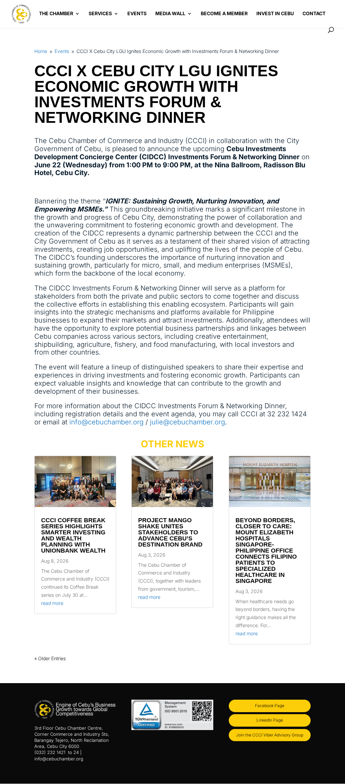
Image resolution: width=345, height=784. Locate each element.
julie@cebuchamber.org (187, 422)
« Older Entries (50, 658)
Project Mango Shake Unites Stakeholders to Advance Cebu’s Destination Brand (170, 532)
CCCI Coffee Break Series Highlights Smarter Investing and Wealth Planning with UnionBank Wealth (73, 535)
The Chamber (56, 13)
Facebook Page (269, 705)
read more (52, 603)
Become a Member (224, 13)
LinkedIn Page (269, 720)
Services (100, 13)
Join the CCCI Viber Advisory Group (269, 734)
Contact (314, 13)
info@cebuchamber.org (106, 422)
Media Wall (170, 13)
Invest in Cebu (275, 13)
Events (137, 13)
